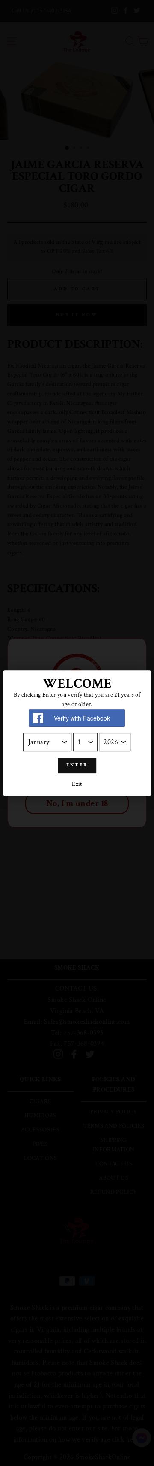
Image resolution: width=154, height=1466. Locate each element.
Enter (77, 766)
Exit (77, 784)
